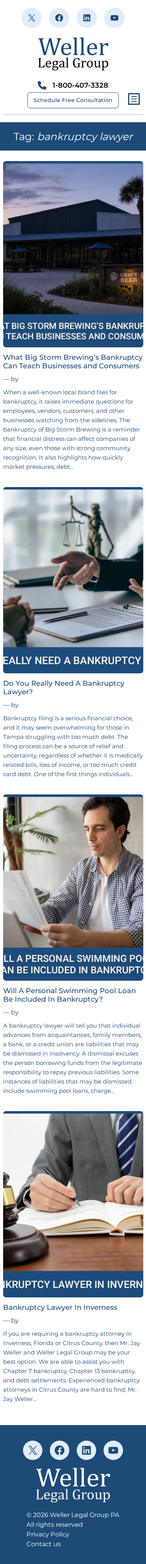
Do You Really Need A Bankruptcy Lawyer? (63, 687)
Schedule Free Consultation (73, 100)
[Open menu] (134, 99)
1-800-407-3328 (80, 85)
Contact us (43, 1544)
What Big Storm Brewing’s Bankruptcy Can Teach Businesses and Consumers (72, 361)
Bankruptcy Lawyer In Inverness (60, 1307)
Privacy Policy (47, 1534)
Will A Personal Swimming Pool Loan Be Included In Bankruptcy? (69, 995)
